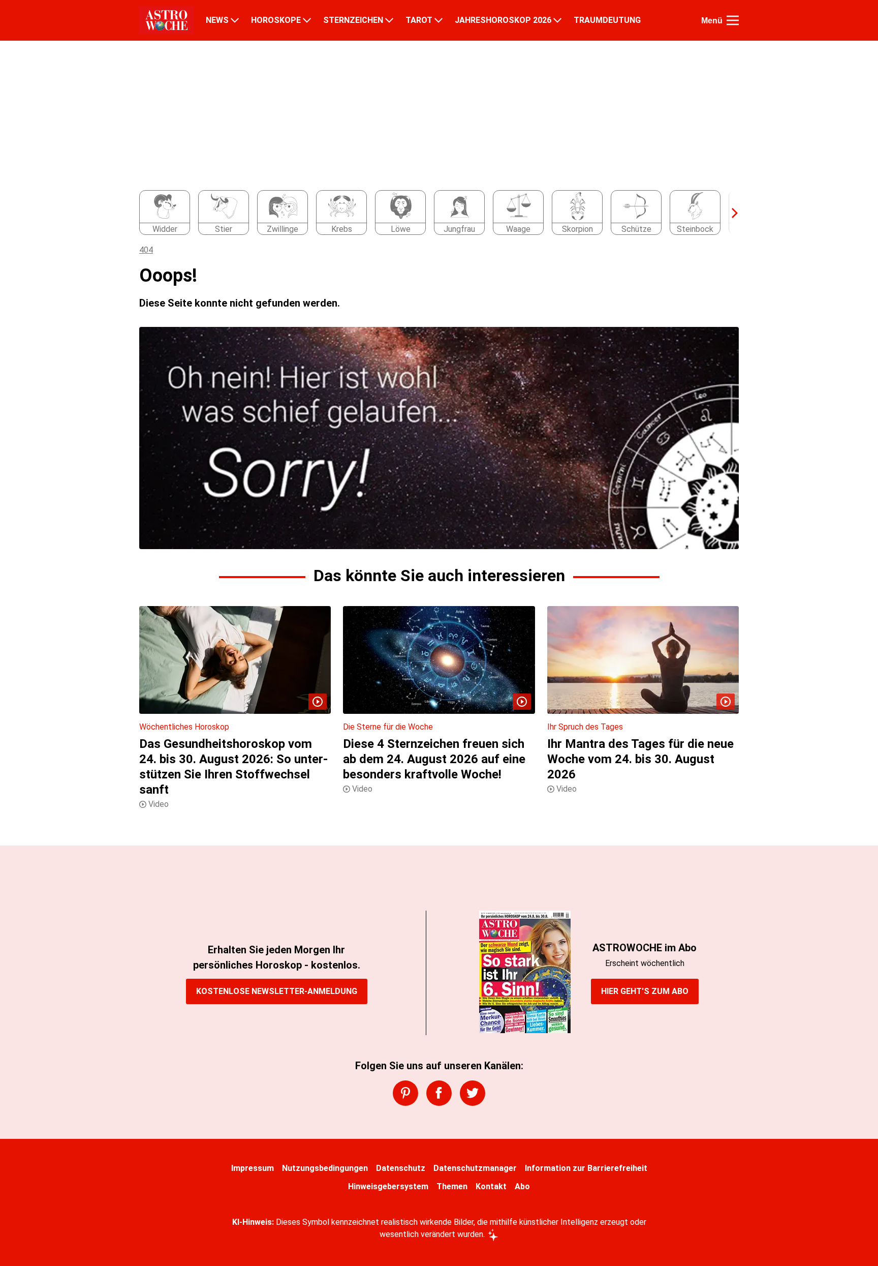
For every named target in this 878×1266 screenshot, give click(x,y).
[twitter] (472, 1093)
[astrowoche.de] (166, 20)
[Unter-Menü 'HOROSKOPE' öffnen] (307, 20)
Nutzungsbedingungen (325, 1168)
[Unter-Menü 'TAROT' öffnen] (438, 20)
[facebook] (439, 1093)
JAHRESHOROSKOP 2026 (503, 20)
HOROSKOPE (276, 20)
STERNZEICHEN (353, 20)
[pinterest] (405, 1093)
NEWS (217, 20)
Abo (522, 1186)
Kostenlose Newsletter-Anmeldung (276, 991)
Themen (451, 1186)
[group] (433, 213)
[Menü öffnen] (733, 20)
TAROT (418, 20)
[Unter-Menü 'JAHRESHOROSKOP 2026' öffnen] (557, 20)
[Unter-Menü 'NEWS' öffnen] (235, 20)
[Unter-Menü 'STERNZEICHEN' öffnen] (389, 20)
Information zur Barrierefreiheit (586, 1168)
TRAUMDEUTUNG (607, 20)
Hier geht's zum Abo (644, 991)
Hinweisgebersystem (388, 1186)
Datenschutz (400, 1168)
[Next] (729, 213)
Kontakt (491, 1186)
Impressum (252, 1168)
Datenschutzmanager (475, 1168)
